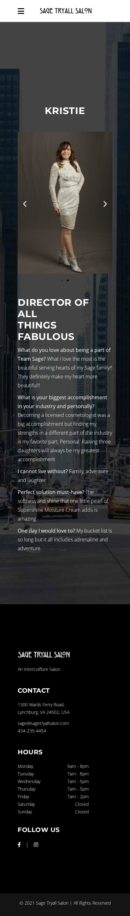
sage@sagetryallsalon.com (43, 723)
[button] (25, 204)
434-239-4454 (32, 731)
